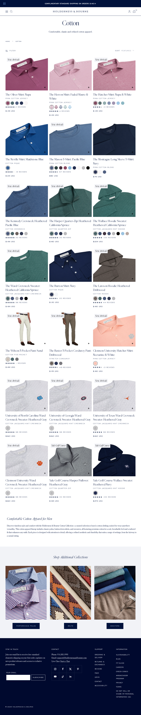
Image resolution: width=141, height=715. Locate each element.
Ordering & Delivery (100, 656)
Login (97, 677)
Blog (118, 659)
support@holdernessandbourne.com (72, 658)
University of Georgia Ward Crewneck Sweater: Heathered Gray (70, 417)
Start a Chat (65, 661)
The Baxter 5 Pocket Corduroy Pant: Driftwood (70, 352)
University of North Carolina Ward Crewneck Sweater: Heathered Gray (26, 417)
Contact (98, 681)
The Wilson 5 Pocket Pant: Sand (24, 350)
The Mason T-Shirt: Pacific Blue (67, 159)
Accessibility (101, 685)
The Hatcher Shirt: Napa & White (112, 94)
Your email (11, 673)
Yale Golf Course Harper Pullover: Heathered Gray (69, 482)
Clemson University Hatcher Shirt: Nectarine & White (113, 352)
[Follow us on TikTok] (63, 676)
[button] (124, 50)
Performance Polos (26, 626)
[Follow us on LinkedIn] (70, 676)
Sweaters (115, 626)
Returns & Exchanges (100, 663)
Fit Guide (120, 663)
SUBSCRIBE (38, 677)
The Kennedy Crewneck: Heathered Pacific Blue (26, 223)
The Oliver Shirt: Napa (18, 94)
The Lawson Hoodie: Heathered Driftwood (111, 288)
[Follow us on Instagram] (55, 669)
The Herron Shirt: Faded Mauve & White (68, 96)
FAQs (97, 673)
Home (8, 41)
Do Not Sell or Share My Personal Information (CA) (125, 694)
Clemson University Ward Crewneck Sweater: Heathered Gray (26, 482)
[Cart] (134, 11)
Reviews (98, 669)
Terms (119, 687)
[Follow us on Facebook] (63, 669)
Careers (120, 667)
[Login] (129, 11)
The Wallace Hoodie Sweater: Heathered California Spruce (110, 223)
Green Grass (122, 671)
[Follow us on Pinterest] (78, 669)
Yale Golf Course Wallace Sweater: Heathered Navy (113, 482)
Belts (70, 626)
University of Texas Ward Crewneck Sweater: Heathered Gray (114, 417)
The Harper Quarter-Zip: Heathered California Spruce (70, 223)
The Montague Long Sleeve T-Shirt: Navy (113, 161)
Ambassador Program (122, 677)
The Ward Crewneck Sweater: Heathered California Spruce (23, 288)
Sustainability (123, 655)
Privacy (119, 683)
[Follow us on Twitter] (70, 669)
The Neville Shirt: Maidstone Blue (25, 159)
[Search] (11, 11)
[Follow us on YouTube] (55, 676)
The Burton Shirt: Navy (62, 286)
